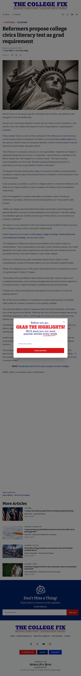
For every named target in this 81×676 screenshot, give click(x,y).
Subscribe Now (40, 350)
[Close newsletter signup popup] (64, 322)
